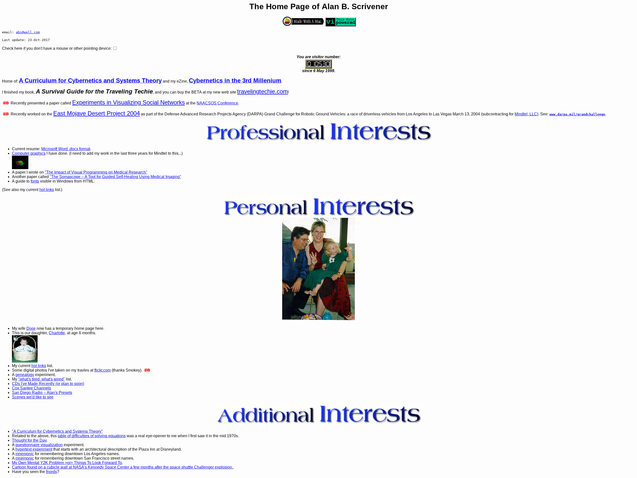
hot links (46, 190)
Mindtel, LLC (526, 114)
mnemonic (24, 454)
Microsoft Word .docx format (65, 149)
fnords (51, 472)
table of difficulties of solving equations (92, 436)
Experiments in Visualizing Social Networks (128, 102)
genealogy (24, 375)
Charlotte (57, 333)
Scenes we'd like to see (32, 397)
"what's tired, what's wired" (41, 379)
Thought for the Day (29, 440)
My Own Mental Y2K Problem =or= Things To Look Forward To (67, 463)
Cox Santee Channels (31, 388)
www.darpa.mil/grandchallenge (577, 114)
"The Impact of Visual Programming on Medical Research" (96, 172)
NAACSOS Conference (217, 103)
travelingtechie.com (262, 91)
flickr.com (102, 370)
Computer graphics (29, 153)
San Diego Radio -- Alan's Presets (42, 392)
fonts (35, 181)
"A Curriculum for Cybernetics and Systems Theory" (57, 431)
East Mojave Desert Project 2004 (96, 113)
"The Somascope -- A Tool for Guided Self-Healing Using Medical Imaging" (115, 177)
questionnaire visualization (39, 445)
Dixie (31, 328)
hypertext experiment (33, 449)
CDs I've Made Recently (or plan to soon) (48, 384)
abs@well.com (28, 32)
